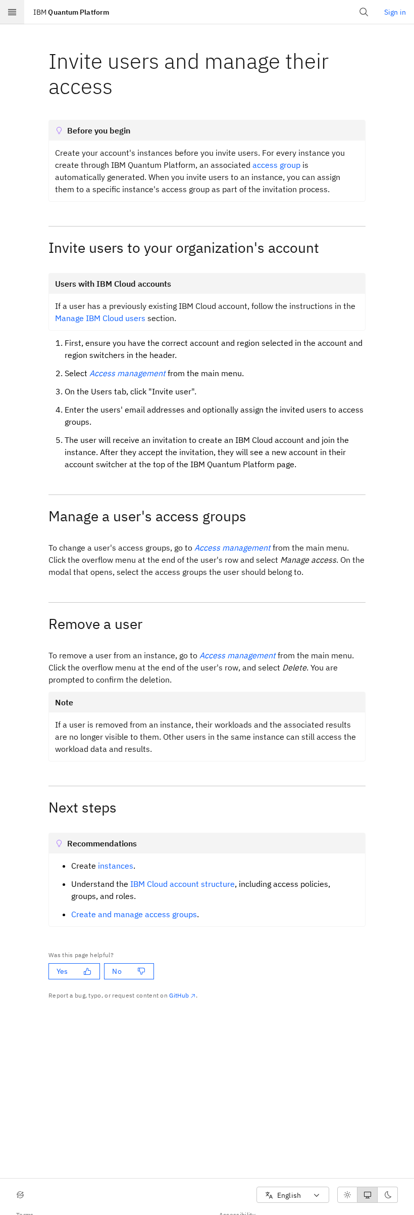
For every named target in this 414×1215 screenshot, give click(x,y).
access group (276, 165)
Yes (62, 971)
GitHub (179, 995)
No (116, 971)
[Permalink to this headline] (121, 86)
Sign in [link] (395, 12)
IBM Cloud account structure (182, 884)
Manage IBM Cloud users (100, 318)
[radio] (347, 1195)
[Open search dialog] (364, 12)
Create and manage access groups (134, 914)
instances (115, 866)
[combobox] (293, 1195)
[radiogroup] (367, 1195)
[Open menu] (12, 12)
